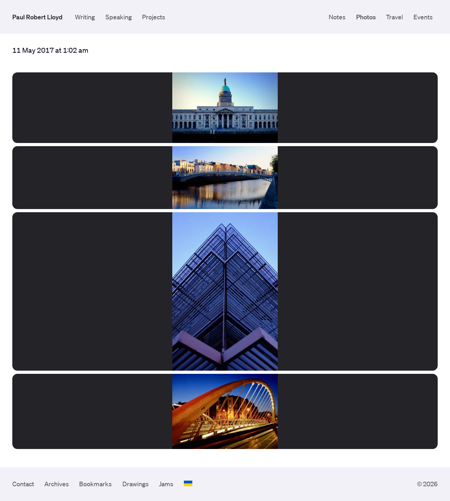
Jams (166, 484)
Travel (394, 17)
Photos (366, 17)
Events (423, 17)
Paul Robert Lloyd (37, 17)
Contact (23, 484)
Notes (337, 17)
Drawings (135, 484)
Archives (56, 484)
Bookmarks (95, 484)
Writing (85, 17)
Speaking (118, 17)
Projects (153, 17)
